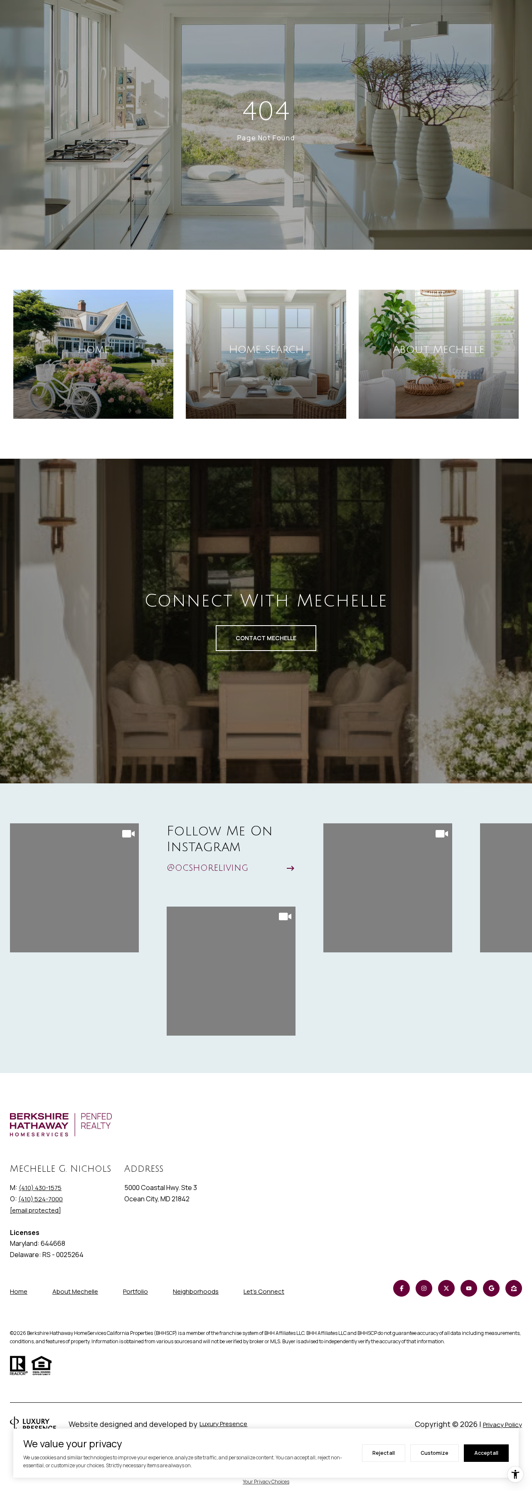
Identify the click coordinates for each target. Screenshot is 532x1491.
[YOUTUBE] (469, 1288)
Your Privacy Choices (266, 1481)
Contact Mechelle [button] (266, 638)
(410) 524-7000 (40, 1199)
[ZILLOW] (513, 1288)
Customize (434, 1452)
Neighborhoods (196, 1291)
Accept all (486, 1452)
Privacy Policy (502, 1424)
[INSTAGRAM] (424, 1288)
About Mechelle (75, 1291)
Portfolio (135, 1291)
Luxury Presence (223, 1423)
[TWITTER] (446, 1288)
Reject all (383, 1452)
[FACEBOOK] (401, 1288)
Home (18, 1291)
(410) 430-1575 (40, 1187)
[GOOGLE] (491, 1288)
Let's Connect (264, 1292)
